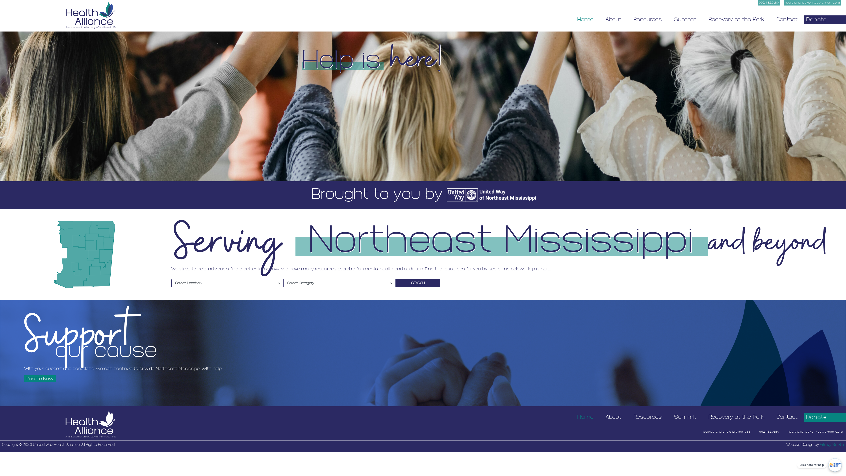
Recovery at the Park (736, 19)
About (613, 19)
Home (585, 19)
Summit (685, 19)
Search (418, 283)
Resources (647, 19)
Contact (787, 19)
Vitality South (832, 445)
